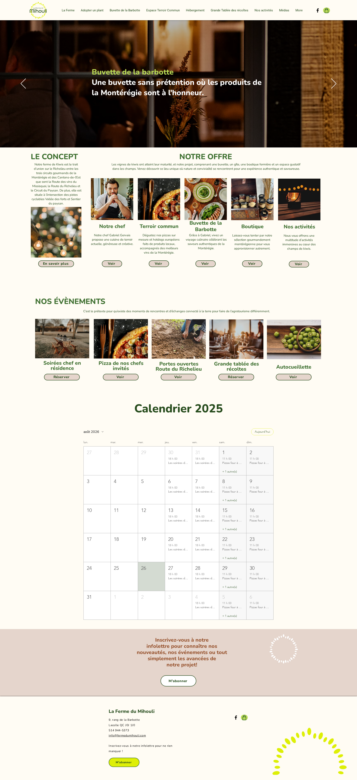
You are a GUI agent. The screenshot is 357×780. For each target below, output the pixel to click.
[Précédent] (23, 83)
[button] (68, 10)
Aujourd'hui (262, 431)
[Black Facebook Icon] (317, 10)
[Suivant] (333, 83)
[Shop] (326, 10)
